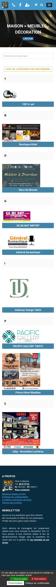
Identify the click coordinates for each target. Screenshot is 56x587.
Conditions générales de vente (16, 500)
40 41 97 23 (24, 484)
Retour (28, 39)
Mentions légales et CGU (14, 494)
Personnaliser (15, 583)
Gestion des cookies (12, 503)
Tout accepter (20, 579)
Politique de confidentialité (15, 497)
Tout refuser (39, 579)
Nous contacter (22, 490)
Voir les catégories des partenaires (28, 69)
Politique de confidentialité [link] (37, 583)
